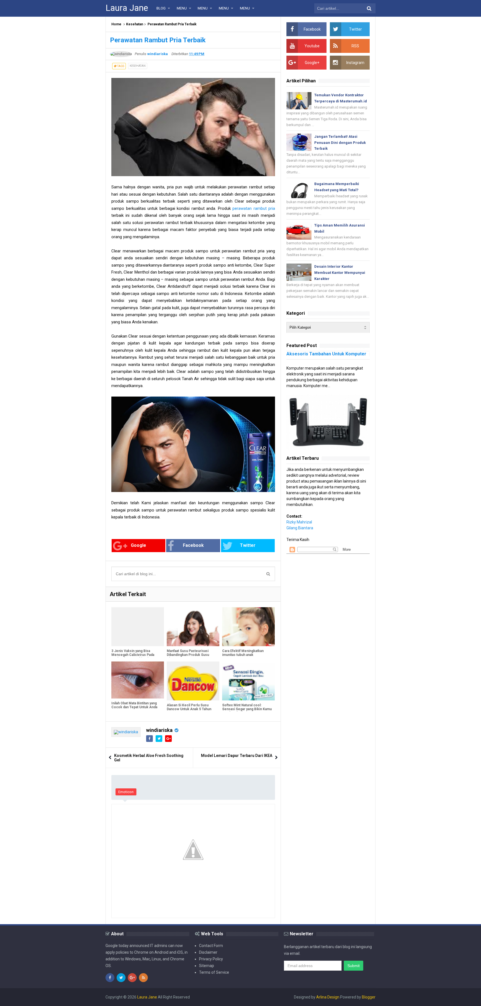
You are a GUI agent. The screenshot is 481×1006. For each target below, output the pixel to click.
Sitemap (206, 965)
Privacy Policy (211, 959)
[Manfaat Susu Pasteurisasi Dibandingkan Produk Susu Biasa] (193, 626)
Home (116, 24)
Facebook (193, 545)
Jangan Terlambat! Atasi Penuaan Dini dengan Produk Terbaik (340, 142)
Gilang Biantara (299, 528)
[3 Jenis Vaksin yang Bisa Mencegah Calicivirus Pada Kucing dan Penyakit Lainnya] (137, 626)
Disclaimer (208, 952)
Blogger (369, 997)
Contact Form (211, 945)
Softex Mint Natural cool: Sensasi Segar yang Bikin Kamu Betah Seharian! (247, 709)
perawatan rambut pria (253, 208)
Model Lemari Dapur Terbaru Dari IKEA (236, 755)
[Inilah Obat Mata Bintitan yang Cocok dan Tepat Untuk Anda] (137, 679)
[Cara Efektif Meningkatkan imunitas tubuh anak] (248, 626)
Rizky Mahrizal (299, 522)
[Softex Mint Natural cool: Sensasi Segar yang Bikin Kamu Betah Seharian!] (248, 680)
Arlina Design (327, 997)
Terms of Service (214, 972)
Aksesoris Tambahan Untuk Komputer (326, 353)
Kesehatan (134, 24)
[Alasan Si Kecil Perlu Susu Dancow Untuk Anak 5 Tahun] (193, 680)
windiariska (159, 730)
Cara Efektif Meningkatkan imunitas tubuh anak (243, 653)
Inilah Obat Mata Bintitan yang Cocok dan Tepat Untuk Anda (134, 705)
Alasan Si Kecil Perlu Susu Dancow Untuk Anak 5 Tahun (189, 707)
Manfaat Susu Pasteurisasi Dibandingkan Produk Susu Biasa (188, 655)
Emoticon (126, 792)
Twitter (248, 545)
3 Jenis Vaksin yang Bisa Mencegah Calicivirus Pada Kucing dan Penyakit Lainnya (133, 655)
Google (138, 545)
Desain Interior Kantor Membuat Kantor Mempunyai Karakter (339, 272)
